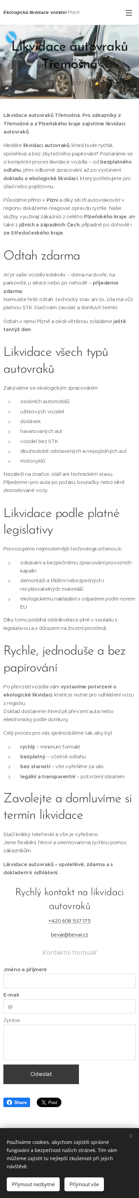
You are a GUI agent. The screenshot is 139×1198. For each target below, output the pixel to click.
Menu (129, 12)
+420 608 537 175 (69, 921)
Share (20, 1102)
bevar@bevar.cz (69, 934)
